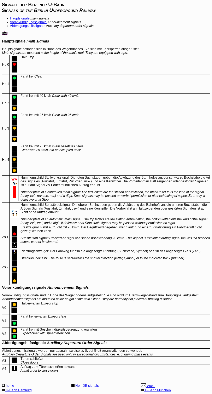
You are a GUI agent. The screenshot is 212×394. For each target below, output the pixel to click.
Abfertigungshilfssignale (27, 26)
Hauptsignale (20, 18)
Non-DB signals (87, 385)
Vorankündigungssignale (28, 22)
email (150, 386)
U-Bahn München (157, 390)
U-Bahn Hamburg (18, 390)
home (9, 385)
